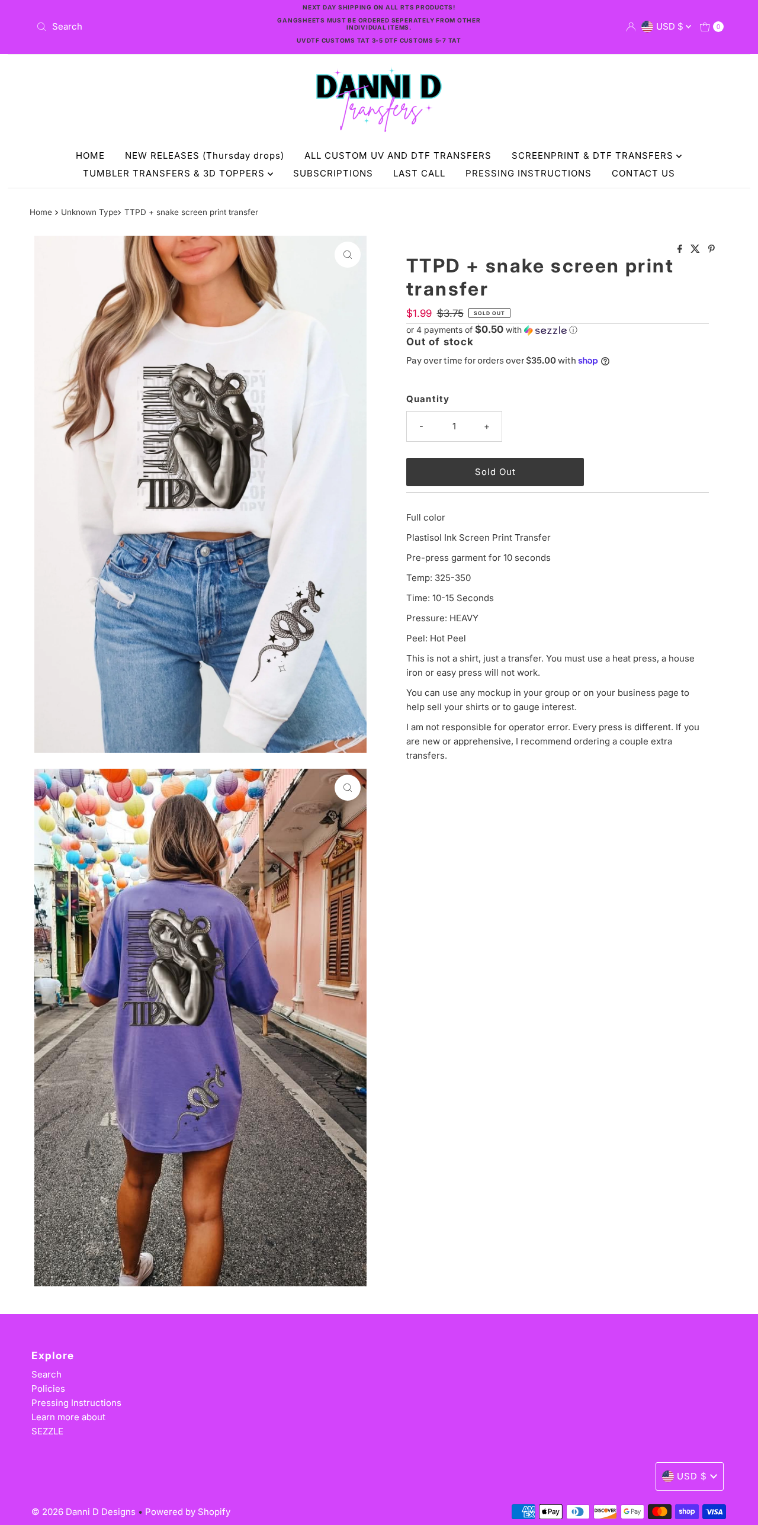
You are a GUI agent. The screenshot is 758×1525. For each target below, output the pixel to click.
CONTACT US (643, 173)
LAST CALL (419, 173)
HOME (90, 155)
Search (46, 1374)
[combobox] (143, 26)
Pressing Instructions (76, 1402)
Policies (48, 1388)
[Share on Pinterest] (711, 249)
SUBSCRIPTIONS (333, 173)
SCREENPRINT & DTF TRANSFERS (594, 155)
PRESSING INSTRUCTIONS (528, 173)
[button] (557, 330)
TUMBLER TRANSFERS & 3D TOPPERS (175, 173)
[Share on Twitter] (696, 249)
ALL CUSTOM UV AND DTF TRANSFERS (398, 155)
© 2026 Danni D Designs (84, 1511)
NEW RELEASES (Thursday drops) (204, 155)
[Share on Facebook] (681, 249)
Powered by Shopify (187, 1511)
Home (41, 212)
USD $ (671, 26)
